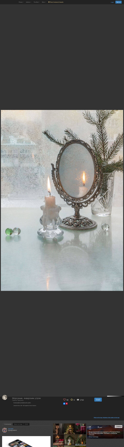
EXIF (26, 424)
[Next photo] (122, 194)
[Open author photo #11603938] (69, 439)
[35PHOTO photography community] (9, 2)
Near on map (18, 424)
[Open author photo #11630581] (80, 428)
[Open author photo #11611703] (58, 439)
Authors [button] (28, 2)
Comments (7, 424)
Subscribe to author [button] (98, 400)
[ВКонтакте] (64, 404)
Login (112, 2)
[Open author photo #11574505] (80, 439)
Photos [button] (21, 2)
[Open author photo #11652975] (69, 428)
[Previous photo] (1, 194)
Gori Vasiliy (10, 428)
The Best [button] (36, 2)
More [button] (43, 2)
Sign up (118, 2)
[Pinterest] (67, 404)
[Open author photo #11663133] (58, 428)
